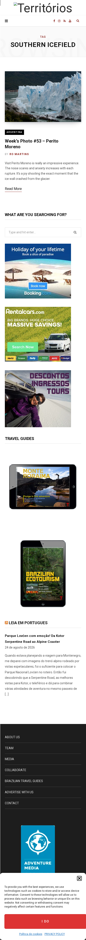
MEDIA (9, 759)
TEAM (9, 748)
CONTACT (12, 803)
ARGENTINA (14, 132)
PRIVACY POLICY (55, 934)
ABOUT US (12, 737)
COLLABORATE (15, 770)
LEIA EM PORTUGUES (28, 622)
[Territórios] (43, 8)
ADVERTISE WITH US (19, 792)
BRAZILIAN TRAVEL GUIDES (24, 781)
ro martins (19, 154)
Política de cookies (30, 934)
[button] (79, 878)
